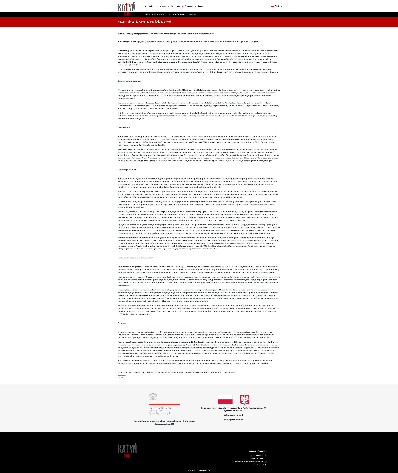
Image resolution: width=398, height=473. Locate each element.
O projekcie (150, 6)
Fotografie (175, 6)
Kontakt (201, 6)
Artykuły (163, 6)
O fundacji (189, 6)
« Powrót (121, 377)
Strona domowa (150, 14)
